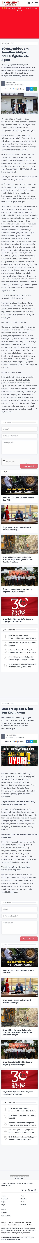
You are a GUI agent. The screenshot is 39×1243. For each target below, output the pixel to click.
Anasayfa (5, 43)
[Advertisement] (19, 26)
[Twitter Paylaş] (31, 89)
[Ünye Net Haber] (10, 3)
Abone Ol (8, 89)
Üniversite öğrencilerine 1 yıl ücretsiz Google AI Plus (19, 9)
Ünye (12, 43)
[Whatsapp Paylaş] (35, 89)
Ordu (12, 1176)
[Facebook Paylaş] (28, 89)
